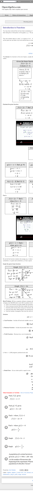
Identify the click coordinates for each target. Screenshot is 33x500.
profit (16, 474)
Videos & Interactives (19, 15)
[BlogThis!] (22, 470)
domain (29, 472)
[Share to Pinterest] (27, 470)
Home (6, 15)
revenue (24, 474)
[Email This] (20, 470)
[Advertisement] (16, 73)
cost (25, 472)
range (19, 474)
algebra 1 (14, 472)
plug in (12, 474)
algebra (9, 472)
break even (20, 472)
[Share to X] (24, 470)
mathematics (6, 474)
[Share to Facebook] (26, 470)
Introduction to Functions (14, 27)
